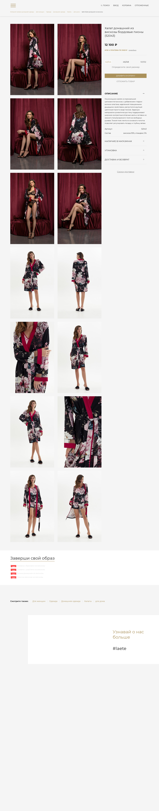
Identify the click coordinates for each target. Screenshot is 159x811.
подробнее (132, 50)
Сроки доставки (125, 172)
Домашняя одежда (70, 601)
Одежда (53, 601)
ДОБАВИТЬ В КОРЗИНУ (125, 75)
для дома (100, 601)
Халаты (88, 601)
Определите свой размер (126, 67)
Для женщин (38, 601)
